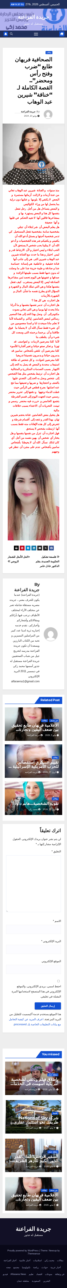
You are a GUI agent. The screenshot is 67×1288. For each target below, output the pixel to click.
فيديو (5, 1274)
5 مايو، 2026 (49, 1166)
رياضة (36, 1267)
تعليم (31, 1274)
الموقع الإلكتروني (51, 961)
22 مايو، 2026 (49, 1089)
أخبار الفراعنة (10, 1260)
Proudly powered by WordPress (23, 1250)
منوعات (48, 1274)
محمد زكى (33, 809)
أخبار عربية (56, 1267)
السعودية (36, 1281)
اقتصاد (55, 1113)
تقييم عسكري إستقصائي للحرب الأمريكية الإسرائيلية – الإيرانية (34, 766)
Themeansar (34, 1253)
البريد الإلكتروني (51, 941)
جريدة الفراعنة (33, 17)
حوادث (44, 1267)
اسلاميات (37, 1260)
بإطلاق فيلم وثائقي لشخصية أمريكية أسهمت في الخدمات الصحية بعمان (34, 1083)
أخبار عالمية (24, 1260)
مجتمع (16, 1267)
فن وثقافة (59, 1274)
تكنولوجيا (26, 1267)
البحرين (46, 1281)
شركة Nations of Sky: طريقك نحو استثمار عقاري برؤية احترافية (36, 1122)
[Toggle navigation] (36, 34)
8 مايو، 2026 (49, 1128)
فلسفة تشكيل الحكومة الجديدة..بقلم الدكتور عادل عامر (47, 561)
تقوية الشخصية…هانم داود (37, 803)
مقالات (49, 52)
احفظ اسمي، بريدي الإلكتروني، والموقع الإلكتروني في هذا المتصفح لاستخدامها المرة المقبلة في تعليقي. (36, 991)
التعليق (56, 851)
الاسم (57, 921)
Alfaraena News (18, 1274)
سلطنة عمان (52, 1075)
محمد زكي (49, 1260)
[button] (11, 33)
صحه (8, 1267)
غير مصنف (54, 720)
